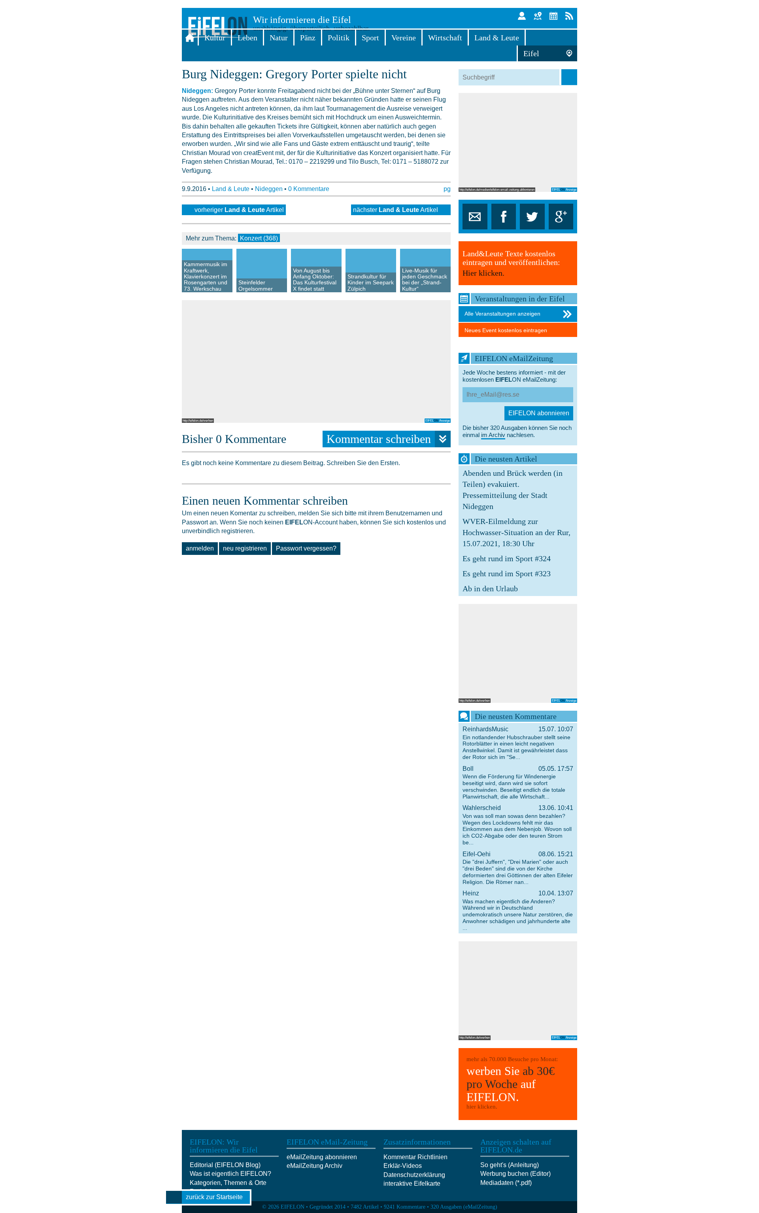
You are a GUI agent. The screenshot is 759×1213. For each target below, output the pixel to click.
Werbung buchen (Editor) (515, 1173)
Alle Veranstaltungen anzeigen (502, 313)
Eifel (531, 53)
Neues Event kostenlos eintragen (505, 330)
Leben (247, 37)
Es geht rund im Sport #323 (507, 573)
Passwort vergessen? (306, 548)
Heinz (518, 910)
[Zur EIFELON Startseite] (190, 37)
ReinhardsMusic (518, 743)
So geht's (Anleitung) (509, 1165)
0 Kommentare (308, 188)
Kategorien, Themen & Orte (228, 1182)
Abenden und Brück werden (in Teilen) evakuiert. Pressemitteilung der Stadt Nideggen (513, 490)
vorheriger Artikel (239, 209)
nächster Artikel (395, 209)
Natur (279, 37)
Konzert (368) (259, 238)
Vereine (403, 37)
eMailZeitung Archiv (314, 1165)
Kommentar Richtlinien (415, 1157)
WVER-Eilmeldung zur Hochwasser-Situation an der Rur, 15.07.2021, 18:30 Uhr (516, 532)
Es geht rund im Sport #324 (507, 558)
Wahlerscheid (518, 825)
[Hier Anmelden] (522, 16)
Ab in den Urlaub (490, 588)
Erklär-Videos (402, 1165)
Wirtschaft (445, 37)
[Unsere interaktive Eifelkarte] (538, 16)
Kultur (214, 37)
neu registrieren (245, 548)
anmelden (200, 548)
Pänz (307, 37)
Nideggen (269, 188)
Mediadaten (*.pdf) (506, 1182)
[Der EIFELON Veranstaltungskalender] (553, 16)
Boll (518, 782)
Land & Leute (496, 37)
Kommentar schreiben (379, 438)
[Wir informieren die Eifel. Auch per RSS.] (569, 16)
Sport (370, 37)
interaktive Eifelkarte (411, 1183)
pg (447, 188)
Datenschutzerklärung (414, 1174)
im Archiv (493, 434)
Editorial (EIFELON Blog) (225, 1165)
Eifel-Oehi (518, 868)
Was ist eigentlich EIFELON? (230, 1173)
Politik (338, 37)
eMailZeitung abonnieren (322, 1157)
